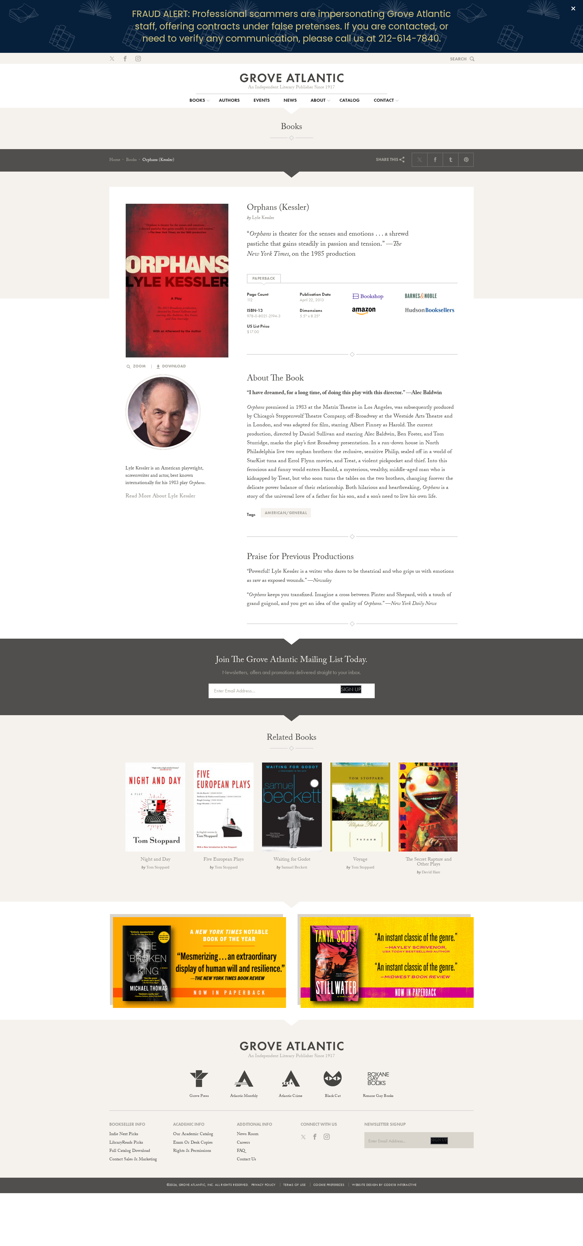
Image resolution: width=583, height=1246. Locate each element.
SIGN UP (351, 689)
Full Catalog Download (129, 1151)
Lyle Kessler (263, 218)
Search (458, 59)
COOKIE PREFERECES (328, 1185)
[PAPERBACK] (263, 279)
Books (131, 160)
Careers (243, 1143)
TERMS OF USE (294, 1185)
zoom (139, 366)
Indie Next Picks (123, 1134)
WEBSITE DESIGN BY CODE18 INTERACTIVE (384, 1185)
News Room (247, 1134)
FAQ (241, 1151)
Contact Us (246, 1159)
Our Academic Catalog (193, 1134)
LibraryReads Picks (126, 1143)
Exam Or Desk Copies (193, 1143)
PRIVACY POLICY (263, 1185)
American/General (286, 512)
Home (114, 160)
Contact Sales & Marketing (133, 1159)
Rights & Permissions (192, 1151)
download (173, 366)
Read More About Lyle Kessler (160, 496)
